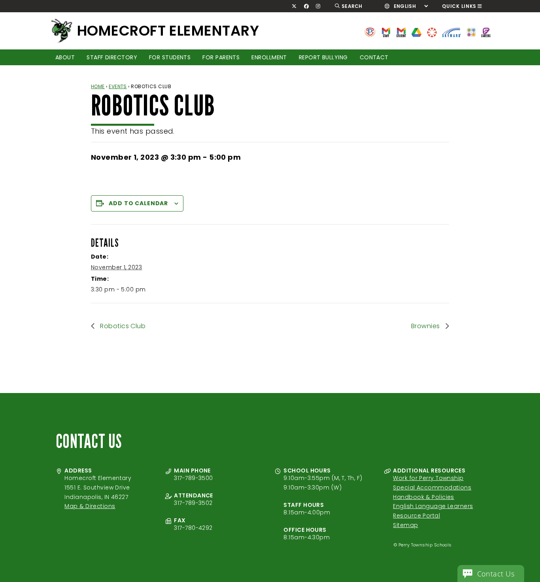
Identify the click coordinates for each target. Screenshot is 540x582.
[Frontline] (486, 32)
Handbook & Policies (423, 497)
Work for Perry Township (428, 478)
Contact (374, 57)
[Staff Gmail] (386, 32)
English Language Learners (433, 506)
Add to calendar (138, 203)
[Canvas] (432, 32)
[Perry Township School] (61, 31)
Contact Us (496, 573)
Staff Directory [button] (112, 57)
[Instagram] (318, 6)
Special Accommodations (432, 487)
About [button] (65, 57)
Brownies (426, 326)
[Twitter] (294, 6)
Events (118, 86)
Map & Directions (89, 506)
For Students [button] (170, 57)
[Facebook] (306, 6)
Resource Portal (416, 516)
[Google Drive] (416, 32)
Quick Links (459, 6)
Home (98, 86)
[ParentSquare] (471, 32)
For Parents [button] (221, 57)
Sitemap (405, 525)
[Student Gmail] (401, 32)
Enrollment (269, 57)
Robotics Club (121, 326)
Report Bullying (323, 57)
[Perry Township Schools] (370, 32)
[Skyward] (451, 32)
